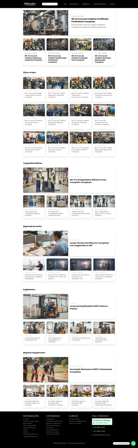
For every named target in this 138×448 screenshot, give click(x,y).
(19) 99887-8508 (99, 431)
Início (65, 4)
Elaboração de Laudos (32, 226)
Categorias (85, 4)
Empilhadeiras (29, 289)
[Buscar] (56, 4)
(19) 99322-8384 (99, 427)
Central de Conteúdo (75, 423)
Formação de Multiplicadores (54, 421)
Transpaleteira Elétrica (32, 163)
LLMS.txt (25, 430)
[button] (133, 443)
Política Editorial (27, 423)
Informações (74, 4)
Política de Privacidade (29, 425)
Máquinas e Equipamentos (34, 353)
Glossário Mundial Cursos (30, 434)
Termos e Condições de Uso (31, 421)
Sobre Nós (26, 419)
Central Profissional (99, 4)
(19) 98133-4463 (101, 423)
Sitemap (25, 432)
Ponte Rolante (50, 427)
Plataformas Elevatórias (53, 425)
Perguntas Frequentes (29, 427)
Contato (112, 4)
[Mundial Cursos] (29, 4)
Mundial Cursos (62, 443)
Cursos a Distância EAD (52, 434)
